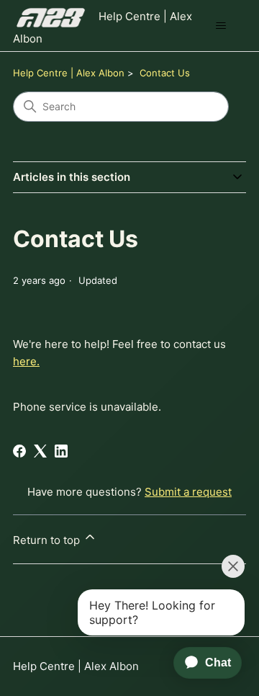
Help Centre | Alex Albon (68, 73)
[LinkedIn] (61, 451)
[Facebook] (19, 451)
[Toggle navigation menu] (220, 25)
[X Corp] (40, 451)
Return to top (48, 540)
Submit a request (188, 492)
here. (26, 361)
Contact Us (165, 73)
